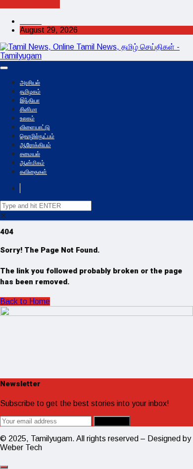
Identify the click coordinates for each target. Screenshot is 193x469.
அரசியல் (30, 82)
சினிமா (28, 109)
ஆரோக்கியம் (35, 145)
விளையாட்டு (35, 127)
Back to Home (25, 301)
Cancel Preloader (30, 4)
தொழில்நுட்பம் (37, 136)
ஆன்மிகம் (32, 162)
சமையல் (30, 154)
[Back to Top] (4, 467)
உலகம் (27, 118)
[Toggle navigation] (4, 67)
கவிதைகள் (33, 171)
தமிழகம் (30, 91)
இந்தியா (30, 100)
